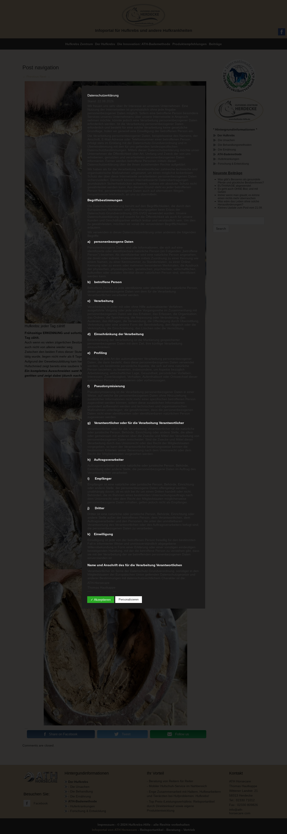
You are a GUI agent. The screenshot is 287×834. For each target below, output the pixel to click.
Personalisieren (129, 599)
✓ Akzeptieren (101, 599)
